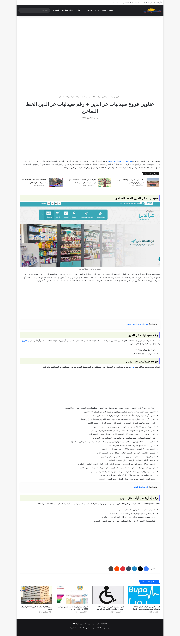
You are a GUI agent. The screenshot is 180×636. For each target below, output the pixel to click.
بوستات (137, 2)
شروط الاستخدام (83, 628)
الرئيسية (117, 97)
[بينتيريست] (122, 568)
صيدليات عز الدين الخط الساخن (119, 161)
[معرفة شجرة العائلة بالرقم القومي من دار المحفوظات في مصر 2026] (104, 182)
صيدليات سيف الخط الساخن (137, 324)
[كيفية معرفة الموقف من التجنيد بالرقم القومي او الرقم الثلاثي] (153, 182)
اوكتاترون (25, 340)
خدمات (110, 97)
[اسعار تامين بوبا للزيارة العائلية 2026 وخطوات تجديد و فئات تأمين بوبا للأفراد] (144, 595)
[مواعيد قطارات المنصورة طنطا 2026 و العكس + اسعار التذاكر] (56, 182)
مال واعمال (88, 10)
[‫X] (140, 568)
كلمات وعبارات (67, 10)
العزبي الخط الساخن (140, 487)
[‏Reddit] (116, 568)
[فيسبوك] (146, 568)
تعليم (111, 10)
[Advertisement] (90, 37)
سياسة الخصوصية (127, 2)
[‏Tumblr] (128, 568)
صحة (97, 10)
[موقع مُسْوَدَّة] (152, 10)
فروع (132, 367)
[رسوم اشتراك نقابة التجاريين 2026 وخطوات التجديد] (36, 595)
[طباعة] (110, 568)
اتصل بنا (115, 2)
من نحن (107, 628)
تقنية (104, 10)
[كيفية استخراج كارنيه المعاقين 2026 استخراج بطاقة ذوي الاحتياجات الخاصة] (108, 595)
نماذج (78, 10)
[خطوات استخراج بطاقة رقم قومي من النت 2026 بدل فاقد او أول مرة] (72, 595)
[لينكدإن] (134, 568)
